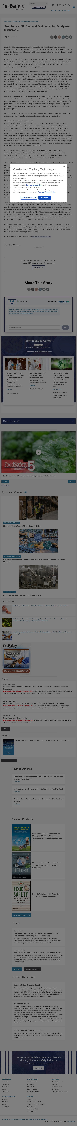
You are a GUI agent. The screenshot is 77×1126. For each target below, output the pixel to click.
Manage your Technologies (29, 197)
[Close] (64, 166)
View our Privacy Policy (46, 192)
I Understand (44, 197)
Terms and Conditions (34, 185)
